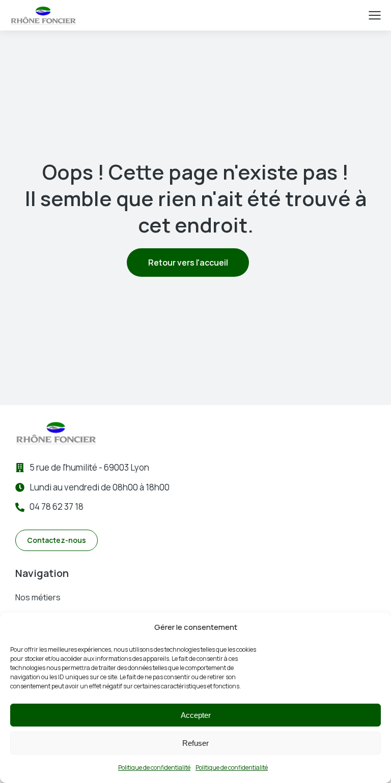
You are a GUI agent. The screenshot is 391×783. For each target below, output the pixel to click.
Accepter (196, 715)
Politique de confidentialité (154, 767)
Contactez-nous (56, 540)
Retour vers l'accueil (188, 262)
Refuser (195, 743)
